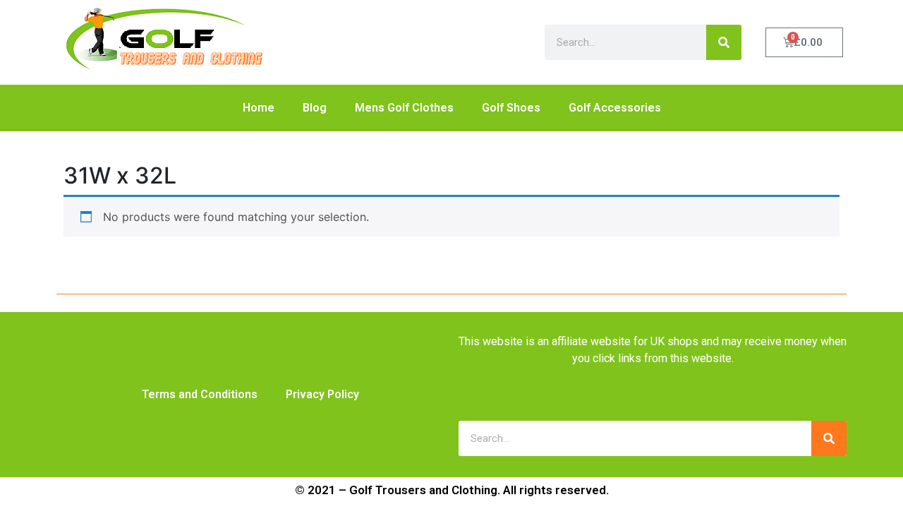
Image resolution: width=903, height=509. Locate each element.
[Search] (723, 42)
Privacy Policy (322, 394)
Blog (315, 107)
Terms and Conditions (199, 394)
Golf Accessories (615, 107)
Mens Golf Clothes (404, 107)
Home (258, 107)
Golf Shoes (511, 107)
